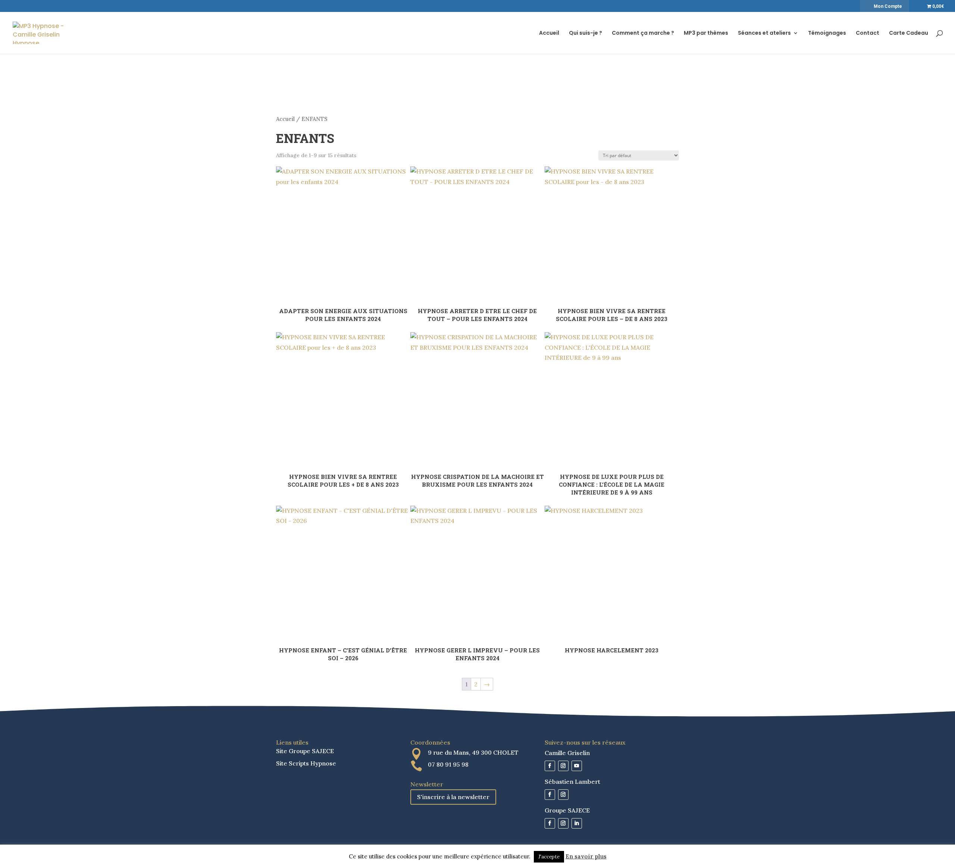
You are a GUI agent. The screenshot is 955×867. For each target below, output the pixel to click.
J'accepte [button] (549, 857)
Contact (867, 33)
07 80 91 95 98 (448, 764)
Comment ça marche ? (643, 33)
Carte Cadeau (908, 33)
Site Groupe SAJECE (305, 751)
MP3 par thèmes (706, 33)
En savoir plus (586, 856)
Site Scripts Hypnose (306, 763)
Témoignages (827, 33)
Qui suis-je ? (585, 33)
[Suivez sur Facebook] (550, 766)
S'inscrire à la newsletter (453, 797)
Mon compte (888, 6)
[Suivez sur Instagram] (563, 766)
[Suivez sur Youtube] (577, 766)
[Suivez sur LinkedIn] (577, 823)
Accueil (549, 33)
